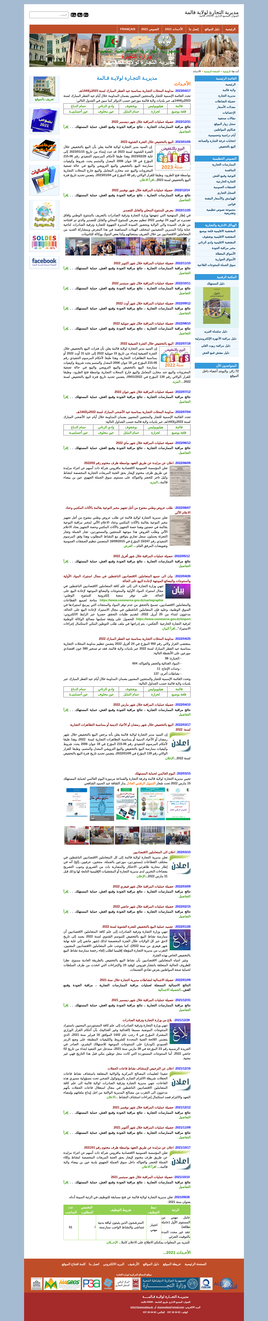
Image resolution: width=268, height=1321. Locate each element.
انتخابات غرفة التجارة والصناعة (217, 140)
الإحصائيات (229, 112)
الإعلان (169, 758)
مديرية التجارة (227, 95)
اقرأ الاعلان (147, 180)
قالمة (179, 106)
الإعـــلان (112, 1242)
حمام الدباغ (78, 106)
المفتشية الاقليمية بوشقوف (219, 236)
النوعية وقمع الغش (224, 175)
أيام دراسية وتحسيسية (222, 135)
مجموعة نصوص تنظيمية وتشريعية (221, 211)
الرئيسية (230, 29)
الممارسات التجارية (224, 164)
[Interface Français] (86, 15)
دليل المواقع (212, 29)
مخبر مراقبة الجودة (224, 248)
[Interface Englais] (73, 15)
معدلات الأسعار (226, 107)
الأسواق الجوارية (225, 259)
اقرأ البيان (168, 628)
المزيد (176, 381)
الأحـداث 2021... (177, 1252)
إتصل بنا (194, 29)
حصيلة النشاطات (225, 101)
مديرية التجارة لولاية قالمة (212, 12)
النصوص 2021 (150, 29)
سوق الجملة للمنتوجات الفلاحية (216, 265)
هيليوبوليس (155, 106)
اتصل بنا (94, 1264)
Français (127, 29)
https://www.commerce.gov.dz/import (163, 619)
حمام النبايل (131, 111)
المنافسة (230, 170)
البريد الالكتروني (113, 1264)
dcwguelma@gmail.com (170, 1307)
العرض (128, 546)
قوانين (232, 204)
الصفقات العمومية (225, 187)
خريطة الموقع (172, 1264)
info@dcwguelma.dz (141, 1307)
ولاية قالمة (229, 90)
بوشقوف (131, 106)
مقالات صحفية (227, 118)
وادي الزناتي (106, 106)
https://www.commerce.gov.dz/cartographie (131, 600)
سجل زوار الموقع (225, 124)
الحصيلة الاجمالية (169, 989)
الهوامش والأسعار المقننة (220, 198)
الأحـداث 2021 (174, 29)
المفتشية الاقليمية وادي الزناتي (217, 242)
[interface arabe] (79, 15)
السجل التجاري (226, 192)
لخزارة (155, 111)
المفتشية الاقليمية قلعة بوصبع (218, 231)
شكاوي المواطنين (225, 129)
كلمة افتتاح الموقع (74, 1264)
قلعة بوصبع (179, 111)
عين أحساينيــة (78, 111)
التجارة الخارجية (226, 181)
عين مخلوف (106, 111)
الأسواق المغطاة (226, 253)
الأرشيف (133, 1264)
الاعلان (111, 1097)
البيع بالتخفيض (227, 146)
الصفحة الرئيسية (212, 71)
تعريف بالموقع (44, 99)
